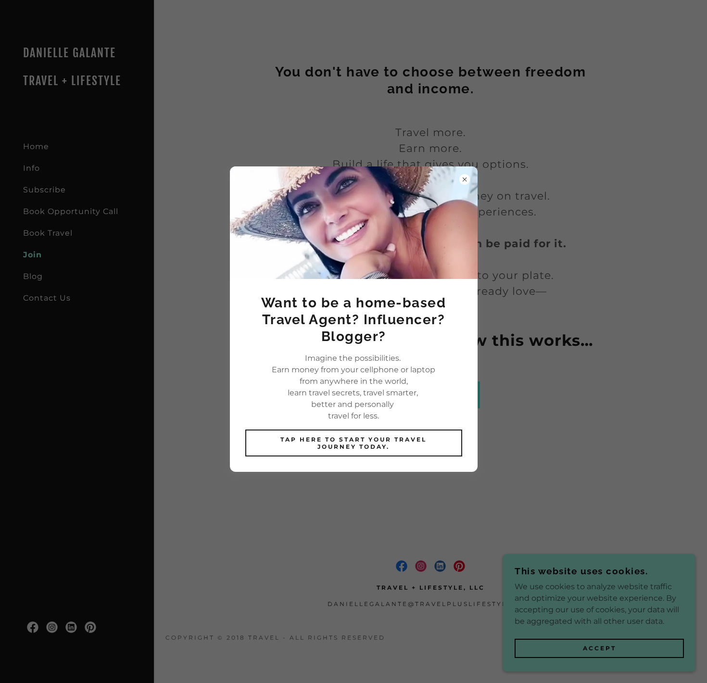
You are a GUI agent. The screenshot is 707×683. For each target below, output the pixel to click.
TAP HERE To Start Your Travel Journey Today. (353, 443)
